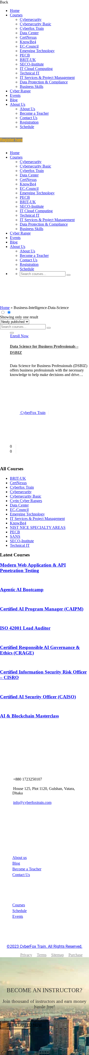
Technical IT (30, 73)
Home (15, 10)
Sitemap (57, 955)
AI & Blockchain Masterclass (29, 715)
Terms (41, 955)
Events (15, 95)
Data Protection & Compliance (44, 82)
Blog (14, 100)
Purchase (75, 955)
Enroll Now (19, 336)
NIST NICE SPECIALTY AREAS (38, 527)
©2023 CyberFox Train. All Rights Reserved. (44, 946)
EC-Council (29, 46)
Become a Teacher (34, 113)
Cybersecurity (31, 19)
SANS (15, 536)
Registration (29, 122)
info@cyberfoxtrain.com (32, 802)
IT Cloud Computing (36, 69)
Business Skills (31, 86)
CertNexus (28, 37)
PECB (25, 55)
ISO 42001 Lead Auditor (25, 628)
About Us (17, 104)
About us (19, 857)
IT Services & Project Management (47, 77)
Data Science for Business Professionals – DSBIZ (44, 349)
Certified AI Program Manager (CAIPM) (41, 609)
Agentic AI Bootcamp (22, 589)
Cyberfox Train (32, 28)
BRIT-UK (28, 60)
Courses (16, 15)
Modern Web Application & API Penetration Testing (33, 567)
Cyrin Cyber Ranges (26, 501)
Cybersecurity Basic (35, 24)
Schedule (27, 127)
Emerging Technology (37, 51)
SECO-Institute (32, 64)
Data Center (29, 33)
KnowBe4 (28, 42)
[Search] (68, 275)
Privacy (26, 955)
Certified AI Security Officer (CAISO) (38, 696)
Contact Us (28, 118)
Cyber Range (20, 91)
